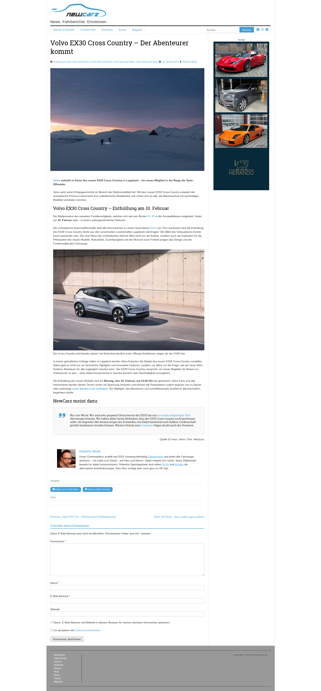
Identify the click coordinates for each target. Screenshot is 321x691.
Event (153, 227)
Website (55, 609)
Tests (56, 671)
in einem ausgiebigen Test (173, 415)
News (57, 675)
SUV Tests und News (124, 62)
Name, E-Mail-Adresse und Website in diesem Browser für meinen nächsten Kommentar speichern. (112, 622)
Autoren (58, 661)
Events (123, 29)
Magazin (137, 29)
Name (54, 582)
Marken (57, 668)
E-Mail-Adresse (60, 596)
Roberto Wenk (189, 62)
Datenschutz (60, 658)
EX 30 (151, 216)
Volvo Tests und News (147, 62)
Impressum (59, 655)
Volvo (56, 180)
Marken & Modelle (64, 29)
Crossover (147, 425)
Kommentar (58, 541)
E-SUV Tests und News (101, 62)
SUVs (165, 464)
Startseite (58, 665)
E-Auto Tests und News (76, 62)
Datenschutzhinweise (87, 630)
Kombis (179, 464)
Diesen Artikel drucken (98, 489)
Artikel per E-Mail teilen (67, 489)
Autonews (107, 29)
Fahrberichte (87, 29)
